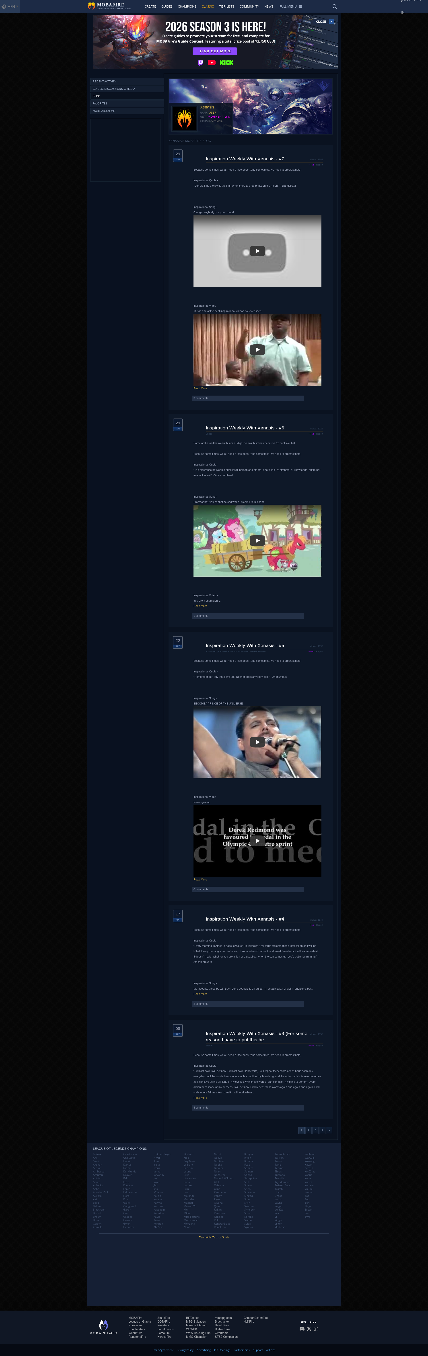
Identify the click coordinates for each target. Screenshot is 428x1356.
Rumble (249, 1161)
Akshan (97, 1164)
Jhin (156, 1185)
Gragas (127, 1217)
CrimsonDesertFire (256, 1317)
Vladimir (280, 1227)
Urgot (278, 1196)
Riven (247, 1158)
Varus (278, 1199)
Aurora (97, 1196)
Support (258, 1350)
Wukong (310, 1161)
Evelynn (128, 1185)
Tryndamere (282, 1182)
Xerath (309, 1168)
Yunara (309, 1185)
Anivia (97, 1178)
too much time (241, 651)
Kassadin (159, 1209)
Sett (246, 1182)
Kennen (158, 1223)
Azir (95, 1199)
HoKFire (249, 1321)
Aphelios (98, 1185)
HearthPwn (222, 1325)
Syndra (248, 1227)
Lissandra (190, 1178)
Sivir (247, 1203)
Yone (308, 1178)
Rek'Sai (218, 1217)
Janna (157, 1171)
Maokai (188, 1203)
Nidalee (219, 1168)
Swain (248, 1220)
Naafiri (188, 1227)
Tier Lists (226, 6)
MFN (11, 6)
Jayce (157, 1182)
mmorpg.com (223, 1317)
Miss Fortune (192, 1217)
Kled (186, 1158)
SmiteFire (163, 1317)
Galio (126, 1203)
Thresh (279, 1171)
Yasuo (308, 1175)
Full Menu (288, 6)
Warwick (310, 1158)
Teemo (279, 1168)
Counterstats (137, 1329)
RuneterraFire (137, 1336)
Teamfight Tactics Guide (214, 1237)
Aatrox (97, 1154)
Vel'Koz (279, 1209)
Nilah (217, 1171)
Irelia (157, 1164)
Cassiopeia (130, 1154)
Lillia (186, 1175)
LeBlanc (188, 1164)
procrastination (225, 651)
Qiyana (218, 1203)
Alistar (97, 1168)
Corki (126, 1161)
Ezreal (127, 1189)
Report (319, 164)
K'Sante (158, 1192)
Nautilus (219, 1161)
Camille (97, 1227)
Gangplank (130, 1206)
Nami (217, 1154)
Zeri (307, 1203)
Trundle (279, 1178)
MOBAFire (135, 1317)
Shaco (209, 434)
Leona (187, 1171)
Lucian (188, 1185)
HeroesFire (164, 1336)
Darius (127, 1164)
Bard (96, 1203)
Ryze (247, 1164)
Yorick (308, 1182)
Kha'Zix (158, 1227)
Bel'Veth (98, 1206)
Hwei (157, 1158)
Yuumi (309, 1189)
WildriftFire (135, 1333)
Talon (278, 1161)
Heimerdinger (162, 1154)
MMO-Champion (196, 1336)
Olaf (216, 1182)
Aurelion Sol (100, 1192)
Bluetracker (222, 1321)
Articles (271, 1350)
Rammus (219, 1213)
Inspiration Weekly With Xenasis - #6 (245, 427)
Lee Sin (188, 1168)
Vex (277, 1213)
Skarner (249, 1206)
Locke (187, 1182)
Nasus (218, 1158)
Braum (209, 1045)
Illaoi (156, 1161)
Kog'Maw (189, 1161)
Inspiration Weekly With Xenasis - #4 (245, 918)
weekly (253, 651)
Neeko (218, 1164)
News (268, 6)
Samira (248, 1168)
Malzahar (189, 1199)
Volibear (310, 1154)
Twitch (279, 1189)
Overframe (221, 1333)
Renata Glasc (222, 1223)
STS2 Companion (226, 1336)
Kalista (158, 1199)
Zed (307, 1199)
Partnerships (242, 1350)
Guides (167, 6)
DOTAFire (163, 1321)
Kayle (157, 1217)
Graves (127, 1220)
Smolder (249, 1209)
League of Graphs (140, 1321)
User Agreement (163, 1350)
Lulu (186, 1189)
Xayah (308, 1164)
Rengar (248, 1154)
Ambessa (99, 1171)
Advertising (204, 1350)
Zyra (307, 1217)
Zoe (307, 1213)
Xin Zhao (310, 1171)
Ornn (217, 1189)
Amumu (98, 1175)
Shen (247, 1189)
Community (249, 6)
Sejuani (248, 1171)
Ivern (157, 1168)
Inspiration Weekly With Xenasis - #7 (245, 158)
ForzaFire (163, 1333)
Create (150, 6)
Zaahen (309, 1192)
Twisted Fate (282, 1185)
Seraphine (250, 1178)
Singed (248, 1196)
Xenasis (207, 107)
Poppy (218, 1196)
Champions (187, 6)
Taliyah (279, 1158)
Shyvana (249, 1192)
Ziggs (308, 1206)
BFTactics (192, 1317)
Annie (96, 1182)
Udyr (278, 1192)
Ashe (96, 1189)
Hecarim (128, 1227)
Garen (127, 1209)
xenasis (262, 651)
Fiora (126, 1196)
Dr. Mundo (129, 1171)
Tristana (280, 1175)
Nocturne (220, 1175)
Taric (278, 1164)
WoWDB (191, 1329)
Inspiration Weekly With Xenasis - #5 (245, 645)
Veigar (279, 1206)
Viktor (278, 1223)
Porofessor (136, 1325)
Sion (247, 1199)
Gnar (126, 1213)
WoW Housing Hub (198, 1333)
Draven (127, 1175)
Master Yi (189, 1206)
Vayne (278, 1203)
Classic (208, 6)
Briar (96, 1220)
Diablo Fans (222, 1329)
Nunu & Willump (224, 1178)
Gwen (126, 1223)
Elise (126, 1182)
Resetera (163, 1325)
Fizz (125, 1199)
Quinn (217, 1206)
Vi (276, 1217)
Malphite (189, 1196)
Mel (186, 1209)
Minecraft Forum (196, 1325)
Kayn (157, 1220)
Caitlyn (97, 1223)
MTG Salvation (196, 1321)
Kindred (188, 1154)
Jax (155, 1178)
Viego (278, 1220)
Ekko (126, 1178)
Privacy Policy (185, 1350)
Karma (158, 1203)
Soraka (248, 1217)
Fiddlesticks (130, 1192)
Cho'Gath (129, 1158)
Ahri (95, 1158)
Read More (200, 388)
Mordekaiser (192, 1220)
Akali (96, 1161)
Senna (248, 1175)
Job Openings (222, 1350)
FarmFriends (165, 1329)
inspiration (211, 651)
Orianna (219, 1185)
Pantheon (220, 1192)
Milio (187, 1213)
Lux (186, 1192)
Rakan (218, 1209)
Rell (216, 1220)
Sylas (247, 1223)
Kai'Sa (157, 1196)
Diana (127, 1168)
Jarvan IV (159, 1175)
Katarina (159, 1213)
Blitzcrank (99, 1209)
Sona (247, 1213)
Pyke (217, 1199)
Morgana (189, 1223)
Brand (97, 1213)
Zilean (308, 1209)
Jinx (156, 1189)
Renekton (220, 1227)
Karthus (158, 1206)
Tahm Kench (282, 1154)
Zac (307, 1196)
